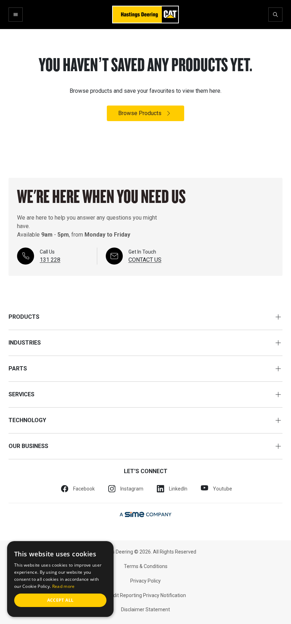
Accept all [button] (60, 600)
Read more (63, 586)
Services (21, 394)
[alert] (60, 579)
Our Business (28, 446)
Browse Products (139, 113)
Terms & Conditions (146, 566)
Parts (18, 368)
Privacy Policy (145, 581)
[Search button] (275, 14)
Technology (27, 420)
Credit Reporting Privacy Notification (145, 595)
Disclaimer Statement (145, 609)
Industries (25, 342)
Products (24, 316)
